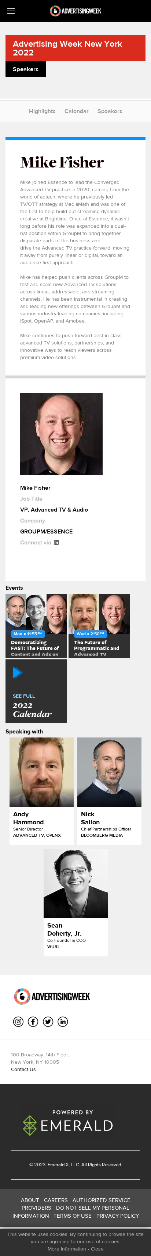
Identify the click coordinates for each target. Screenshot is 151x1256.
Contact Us (23, 1069)
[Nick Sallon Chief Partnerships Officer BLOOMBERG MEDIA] (109, 772)
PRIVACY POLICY (117, 1216)
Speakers (109, 111)
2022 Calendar (32, 706)
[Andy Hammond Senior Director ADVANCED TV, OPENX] (42, 772)
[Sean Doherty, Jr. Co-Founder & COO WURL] (76, 883)
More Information (67, 1249)
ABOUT (30, 1200)
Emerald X (58, 1164)
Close (97, 1249)
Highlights (42, 111)
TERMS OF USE (73, 1216)
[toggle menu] (11, 11)
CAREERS (56, 1200)
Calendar (77, 111)
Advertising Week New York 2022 (67, 48)
